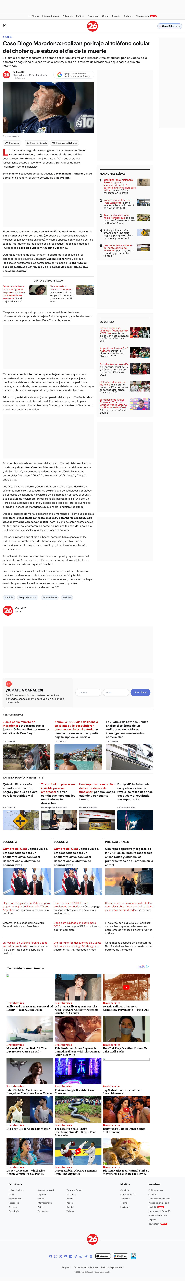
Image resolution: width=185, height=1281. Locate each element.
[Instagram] (55, 1256)
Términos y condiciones (159, 1198)
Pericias (67, 597)
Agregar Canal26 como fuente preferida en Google (77, 74)
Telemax (124, 1202)
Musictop (124, 1207)
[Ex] (60, 1256)
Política (41, 1207)
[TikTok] (75, 1256)
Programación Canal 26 (159, 1211)
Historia (70, 1198)
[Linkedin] (70, 1256)
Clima (11, 1194)
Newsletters (157, 1223)
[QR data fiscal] (133, 1258)
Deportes (42, 1194)
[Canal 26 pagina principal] (92, 30)
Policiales (13, 1207)
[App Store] (103, 1256)
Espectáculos (15, 1198)
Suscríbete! (141, 692)
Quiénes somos (155, 1190)
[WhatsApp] (80, 1256)
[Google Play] (120, 1256)
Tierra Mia (125, 1198)
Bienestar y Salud (46, 1190)
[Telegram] (86, 1256)
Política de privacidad (158, 1202)
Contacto (152, 1194)
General (7, 37)
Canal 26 (20, 72)
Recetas (70, 1207)
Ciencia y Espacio (74, 1190)
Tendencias (43, 1211)
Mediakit (155, 1207)
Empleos (152, 1219)
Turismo (70, 1211)
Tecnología (14, 1211)
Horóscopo (14, 1202)
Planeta (69, 1202)
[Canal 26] (92, 1240)
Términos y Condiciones (86, 1267)
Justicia (9, 597)
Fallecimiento (49, 597)
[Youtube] (65, 1256)
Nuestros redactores (158, 1215)
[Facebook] (50, 1256)
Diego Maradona (27, 597)
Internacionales (117, 842)
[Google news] (91, 1256)
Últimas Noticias (16, 1190)
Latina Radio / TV (128, 1194)
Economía (10, 842)
